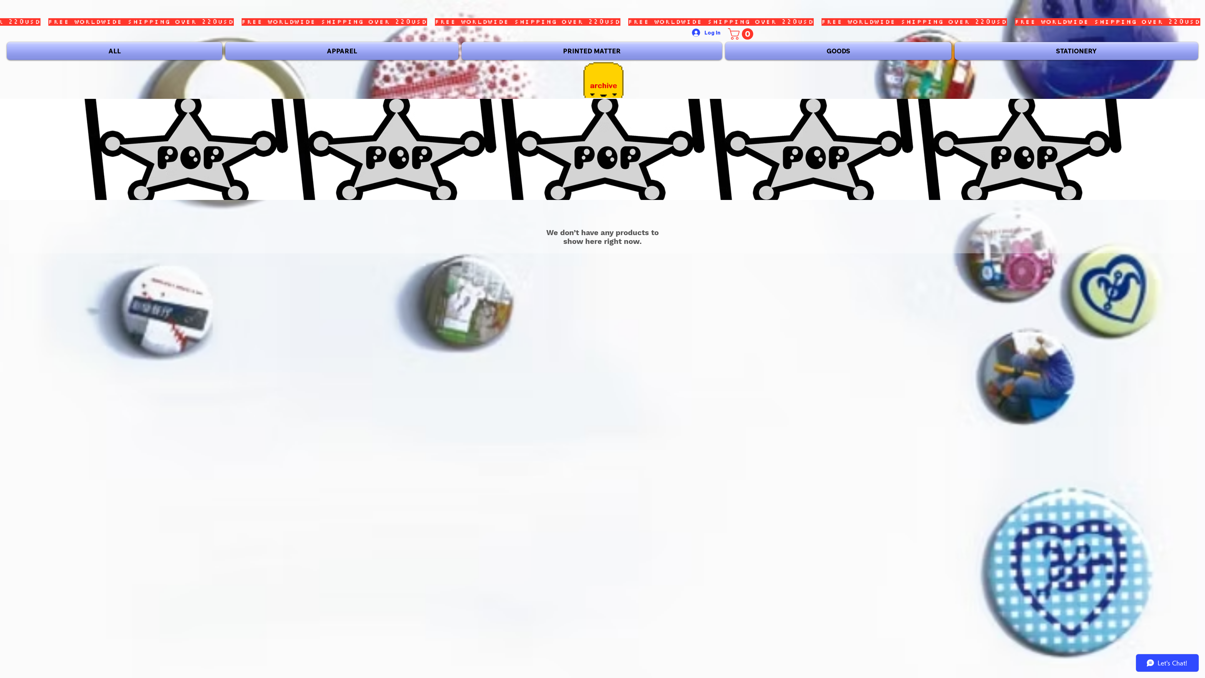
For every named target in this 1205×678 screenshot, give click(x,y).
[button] (742, 34)
